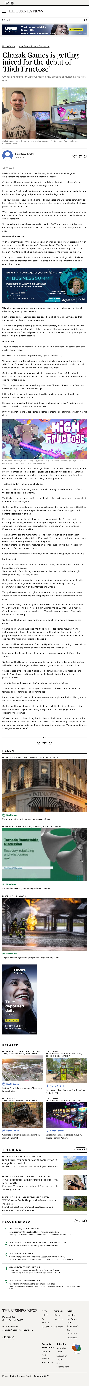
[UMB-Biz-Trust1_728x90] (44, 29)
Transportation (31, 1267)
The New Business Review (46, 1355)
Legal (58, 827)
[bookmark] (85, 156)
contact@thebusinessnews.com (17, 1329)
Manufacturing (31, 1229)
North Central (8, 46)
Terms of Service (25, 1376)
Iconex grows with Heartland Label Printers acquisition (34, 1231)
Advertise (58, 1326)
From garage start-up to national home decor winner (26, 819)
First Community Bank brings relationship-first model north (30, 1181)
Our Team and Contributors (73, 1322)
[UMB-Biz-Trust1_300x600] (19, 1033)
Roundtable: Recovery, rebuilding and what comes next (27, 888)
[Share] (74, 156)
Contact (58, 1315)
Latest (45, 1315)
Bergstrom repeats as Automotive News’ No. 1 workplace (34, 1270)
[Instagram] (13, 1337)
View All (80, 1149)
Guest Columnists (72, 1332)
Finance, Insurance (43, 827)
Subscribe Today (61, 1350)
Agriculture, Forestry (28, 1052)
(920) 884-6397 (10, 1326)
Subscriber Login (61, 1357)
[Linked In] (9, 1337)
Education (21, 896)
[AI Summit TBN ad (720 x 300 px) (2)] (44, 302)
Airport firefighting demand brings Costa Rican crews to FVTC (30, 957)
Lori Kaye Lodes (24, 154)
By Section (47, 1326)
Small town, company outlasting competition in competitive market (29, 1161)
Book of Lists (48, 1362)
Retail (56, 757)
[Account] (7, 3)
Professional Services (28, 1156)
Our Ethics (72, 1337)
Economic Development (58, 1056)
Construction (23, 827)
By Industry (45, 1321)
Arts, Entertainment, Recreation (34, 46)
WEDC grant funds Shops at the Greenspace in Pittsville (29, 1202)
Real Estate (45, 1176)
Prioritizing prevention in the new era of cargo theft (32, 1283)
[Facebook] (4, 1337)
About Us (71, 1315)
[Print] (80, 156)
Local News (8, 757)
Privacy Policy (9, 1376)
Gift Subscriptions (62, 1365)
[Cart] (12, 3)
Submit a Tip (58, 1321)
